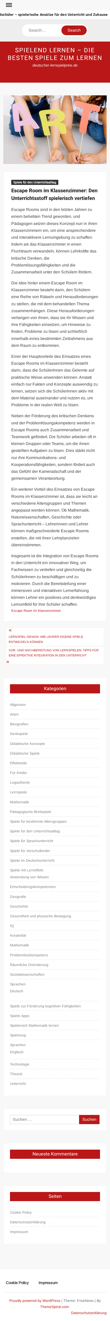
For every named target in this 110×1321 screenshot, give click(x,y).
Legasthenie (20, 782)
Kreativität (18, 935)
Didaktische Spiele (25, 753)
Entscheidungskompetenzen (33, 887)
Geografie (18, 897)
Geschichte (19, 906)
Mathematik (19, 802)
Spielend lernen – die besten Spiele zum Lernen (55, 54)
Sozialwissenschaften (27, 974)
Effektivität (18, 763)
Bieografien (19, 724)
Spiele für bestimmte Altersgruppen (38, 821)
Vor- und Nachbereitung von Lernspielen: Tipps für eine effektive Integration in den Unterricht (54, 653)
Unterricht (18, 1084)
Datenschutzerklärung (28, 1222)
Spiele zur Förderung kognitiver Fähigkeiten (45, 1006)
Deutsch (16, 991)
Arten (14, 714)
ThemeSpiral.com (54, 1307)
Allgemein (18, 705)
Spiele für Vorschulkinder (30, 851)
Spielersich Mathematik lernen (34, 1025)
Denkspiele (19, 734)
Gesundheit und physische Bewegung (40, 916)
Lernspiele (18, 792)
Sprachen (18, 984)
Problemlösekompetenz (29, 955)
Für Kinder (18, 773)
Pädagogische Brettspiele (30, 812)
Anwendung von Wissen (29, 877)
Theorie (16, 1074)
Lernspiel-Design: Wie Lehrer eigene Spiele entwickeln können (46, 639)
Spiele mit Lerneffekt (26, 870)
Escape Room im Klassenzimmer (36, 611)
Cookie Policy (21, 1212)
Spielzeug (18, 1035)
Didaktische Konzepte (27, 744)
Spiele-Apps (19, 1016)
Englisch (17, 1052)
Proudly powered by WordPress (34, 1301)
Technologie (19, 1064)
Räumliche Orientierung (29, 965)
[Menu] (8, 5)
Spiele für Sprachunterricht (31, 841)
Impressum (19, 1232)
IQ (12, 926)
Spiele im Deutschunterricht (32, 860)
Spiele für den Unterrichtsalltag (34, 182)
